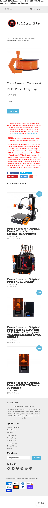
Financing (10, 432)
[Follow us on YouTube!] (31, 469)
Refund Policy (11, 440)
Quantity (9, 101)
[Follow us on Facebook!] (9, 469)
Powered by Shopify (31, 478)
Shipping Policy (12, 443)
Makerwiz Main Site (13, 427)
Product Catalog (12, 435)
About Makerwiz (12, 430)
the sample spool (32, 133)
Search (9, 449)
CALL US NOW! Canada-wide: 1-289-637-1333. (19, 1)
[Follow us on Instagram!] (26, 469)
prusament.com (17, 133)
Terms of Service (12, 446)
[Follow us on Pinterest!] (18, 469)
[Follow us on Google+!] (22, 469)
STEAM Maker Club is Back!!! (24, 406)
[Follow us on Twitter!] (13, 469)
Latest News (13, 403)
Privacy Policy (11, 438)
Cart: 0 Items (38, 9)
